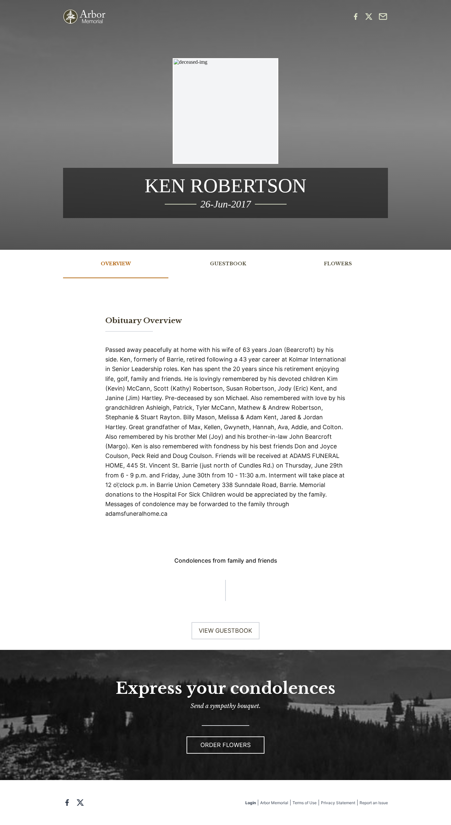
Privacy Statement (338, 802)
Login (250, 802)
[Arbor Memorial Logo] (84, 16)
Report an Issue (374, 802)
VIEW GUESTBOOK (225, 630)
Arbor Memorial (274, 802)
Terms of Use (305, 802)
